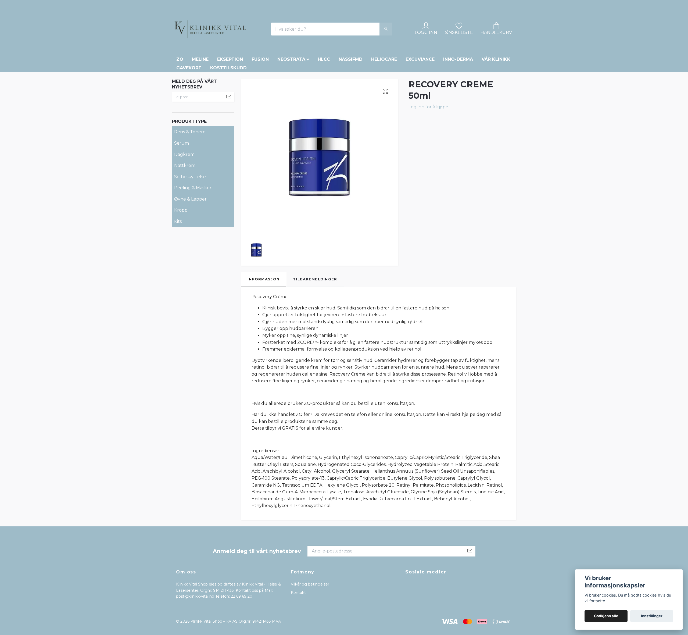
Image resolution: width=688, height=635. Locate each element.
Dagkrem (184, 191)
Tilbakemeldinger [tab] (315, 316)
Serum (181, 180)
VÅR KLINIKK (496, 96)
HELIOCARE (384, 96)
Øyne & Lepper (190, 236)
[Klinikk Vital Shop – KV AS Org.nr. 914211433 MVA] (244, 47)
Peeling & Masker (193, 224)
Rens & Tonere (190, 169)
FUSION (260, 96)
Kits (178, 258)
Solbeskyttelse (190, 213)
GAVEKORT (189, 105)
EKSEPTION (230, 96)
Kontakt (298, 629)
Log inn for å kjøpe (428, 143)
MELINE (200, 96)
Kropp (181, 247)
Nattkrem (184, 202)
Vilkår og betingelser (310, 621)
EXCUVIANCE (420, 96)
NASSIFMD (351, 96)
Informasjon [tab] (264, 316)
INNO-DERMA (458, 96)
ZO (179, 96)
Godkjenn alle (606, 616)
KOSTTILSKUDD (228, 105)
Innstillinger (651, 616)
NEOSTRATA (291, 96)
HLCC (324, 96)
